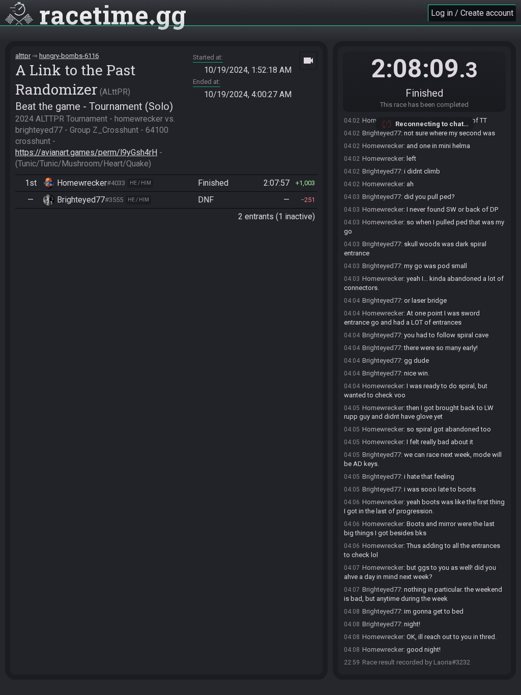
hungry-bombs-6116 (69, 56)
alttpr (23, 56)
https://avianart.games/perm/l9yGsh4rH (86, 152)
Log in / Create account (472, 13)
